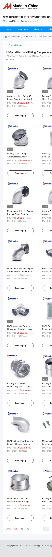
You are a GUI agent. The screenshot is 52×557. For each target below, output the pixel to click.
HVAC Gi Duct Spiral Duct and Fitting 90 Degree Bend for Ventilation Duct (20, 444)
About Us (38, 29)
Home (8, 29)
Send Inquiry (20, 115)
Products (24, 29)
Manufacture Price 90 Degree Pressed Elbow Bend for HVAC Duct (20, 214)
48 (28, 528)
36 (22, 528)
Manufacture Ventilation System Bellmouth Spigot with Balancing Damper (18, 501)
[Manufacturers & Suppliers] (21, 5)
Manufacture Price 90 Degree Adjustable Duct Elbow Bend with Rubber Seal (20, 271)
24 (15, 529)
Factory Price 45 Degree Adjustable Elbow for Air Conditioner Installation (18, 156)
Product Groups (15, 45)
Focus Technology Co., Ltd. (36, 545)
